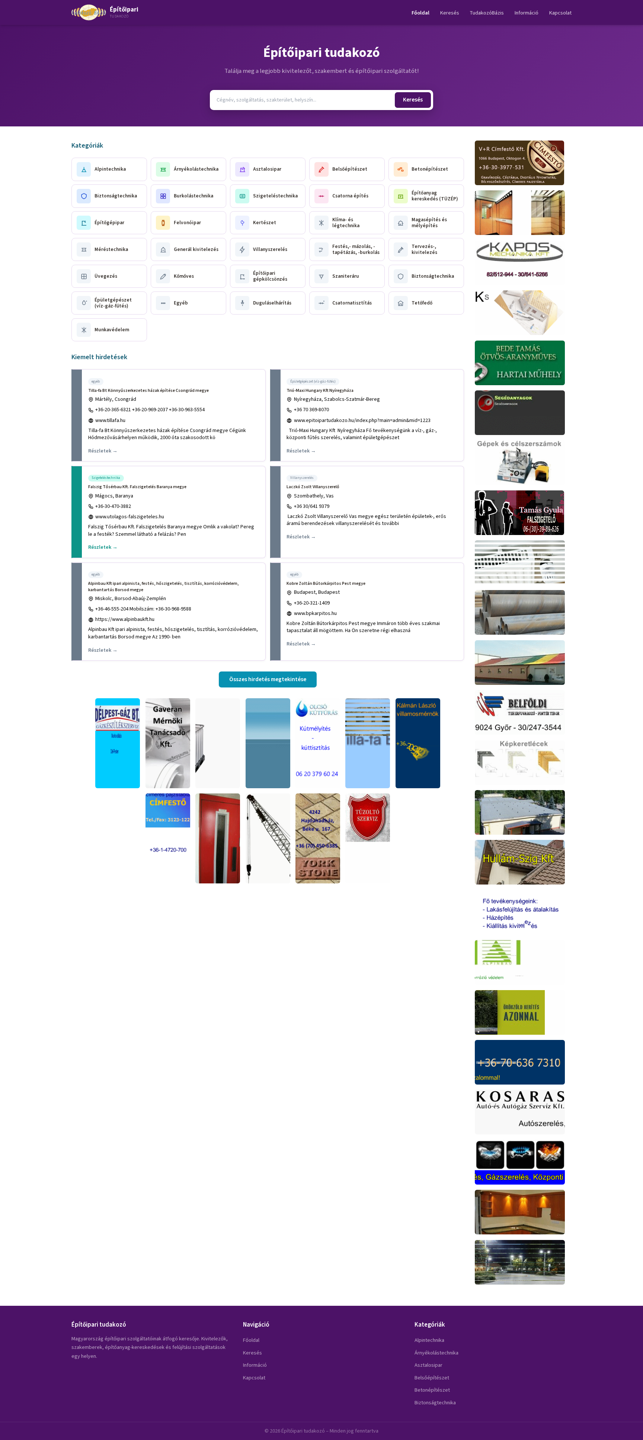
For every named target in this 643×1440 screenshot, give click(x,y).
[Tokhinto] (523, 1162)
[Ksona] (523, 312)
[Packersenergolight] (523, 1262)
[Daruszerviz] (268, 838)
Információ (526, 13)
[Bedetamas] (523, 363)
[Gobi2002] (523, 612)
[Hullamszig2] (523, 662)
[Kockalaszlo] (523, 1062)
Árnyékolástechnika (436, 1353)
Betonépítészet (432, 1390)
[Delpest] (117, 743)
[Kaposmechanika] (523, 263)
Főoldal (420, 13)
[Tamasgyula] (523, 512)
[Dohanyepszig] (523, 812)
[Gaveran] (167, 743)
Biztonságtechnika (435, 1403)
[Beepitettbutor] (523, 1212)
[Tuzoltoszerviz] (367, 838)
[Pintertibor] (523, 712)
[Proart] (523, 462)
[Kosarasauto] (523, 1112)
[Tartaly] (217, 743)
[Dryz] (268, 743)
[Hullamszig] (523, 862)
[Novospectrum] (523, 412)
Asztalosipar (428, 1365)
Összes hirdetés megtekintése (267, 679)
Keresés (449, 13)
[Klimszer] (523, 562)
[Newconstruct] (523, 912)
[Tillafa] (367, 743)
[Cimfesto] (167, 838)
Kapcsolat (560, 13)
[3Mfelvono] (217, 838)
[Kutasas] (317, 743)
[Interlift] (523, 212)
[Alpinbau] (523, 962)
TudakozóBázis (487, 13)
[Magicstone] (317, 838)
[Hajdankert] (523, 1012)
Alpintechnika (429, 1340)
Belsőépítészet (432, 1378)
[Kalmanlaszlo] (418, 743)
